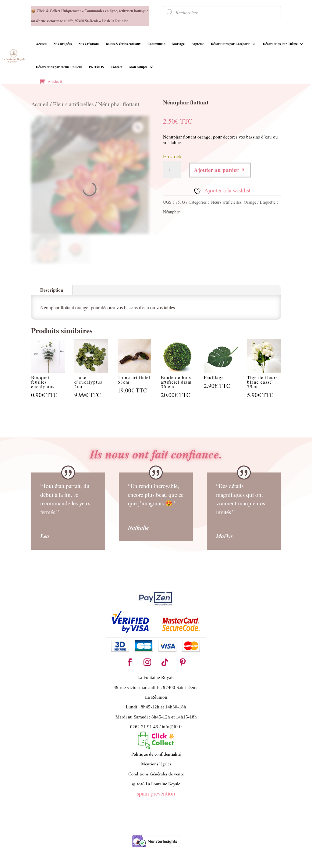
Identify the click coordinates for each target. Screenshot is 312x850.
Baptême (197, 43)
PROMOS (96, 67)
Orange (250, 202)
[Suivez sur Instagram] (147, 662)
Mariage (178, 43)
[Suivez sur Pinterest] (182, 662)
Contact (116, 67)
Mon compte (138, 67)
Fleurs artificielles (73, 104)
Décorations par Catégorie (230, 43)
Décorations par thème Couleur (59, 67)
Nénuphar (171, 212)
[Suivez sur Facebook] (129, 662)
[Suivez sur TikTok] (164, 662)
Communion (156, 43)
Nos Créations (88, 43)
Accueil (41, 43)
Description (51, 289)
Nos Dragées (62, 43)
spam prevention (156, 793)
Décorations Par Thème (280, 43)
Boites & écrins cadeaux (123, 43)
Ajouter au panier (216, 170)
